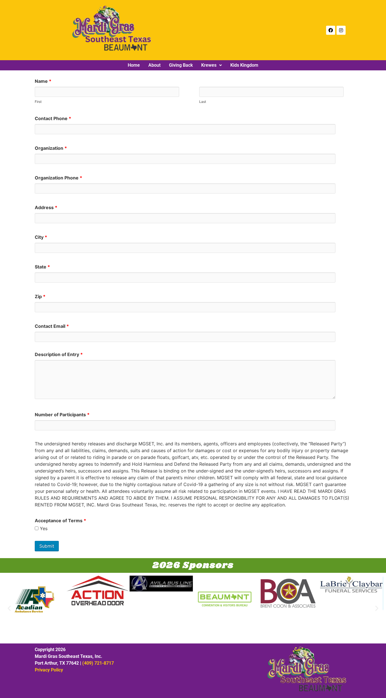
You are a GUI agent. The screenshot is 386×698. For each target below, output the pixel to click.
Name (43, 81)
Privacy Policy (49, 670)
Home (134, 65)
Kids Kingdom (244, 65)
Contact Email (52, 326)
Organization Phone (58, 177)
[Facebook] (330, 30)
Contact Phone (53, 118)
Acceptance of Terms (60, 520)
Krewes (208, 65)
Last (202, 101)
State (42, 267)
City (41, 237)
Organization (51, 148)
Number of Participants (62, 414)
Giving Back (181, 65)
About (154, 65)
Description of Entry (59, 354)
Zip (40, 296)
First (38, 101)
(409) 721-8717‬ (98, 663)
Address (46, 207)
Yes (42, 528)
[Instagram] (341, 30)
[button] (211, 65)
